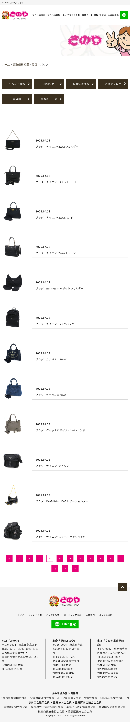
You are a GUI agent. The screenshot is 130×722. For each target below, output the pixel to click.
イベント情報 (16, 83)
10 (120, 558)
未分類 (17, 99)
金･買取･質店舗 (98, 15)
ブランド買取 (53, 15)
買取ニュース (49, 99)
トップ (21, 614)
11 (54, 568)
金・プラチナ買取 (71, 15)
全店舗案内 (113, 15)
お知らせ (49, 83)
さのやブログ (113, 83)
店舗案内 (90, 614)
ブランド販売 (38, 15)
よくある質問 (105, 614)
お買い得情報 (81, 83)
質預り (85, 15)
